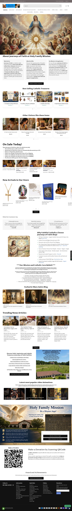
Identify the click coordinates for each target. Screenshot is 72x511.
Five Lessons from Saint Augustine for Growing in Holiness (12, 307)
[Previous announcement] (3, 1)
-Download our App (58, 259)
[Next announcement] (55, 1)
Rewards (59, 254)
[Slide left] (34, 209)
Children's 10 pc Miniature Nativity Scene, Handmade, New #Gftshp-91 (61, 196)
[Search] (60, 6)
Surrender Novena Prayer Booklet (44, 132)
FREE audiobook (18, 494)
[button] (30, 10)
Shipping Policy (45, 489)
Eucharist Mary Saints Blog (34, 489)
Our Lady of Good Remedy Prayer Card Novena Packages (35, 169)
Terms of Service (45, 487)
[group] (21, 170)
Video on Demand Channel (20, 490)
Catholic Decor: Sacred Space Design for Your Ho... (61, 328)
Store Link (44, 238)
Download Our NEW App (34, 486)
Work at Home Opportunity (47, 493)
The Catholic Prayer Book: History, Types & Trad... (27, 328)
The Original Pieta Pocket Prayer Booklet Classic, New (47, 202)
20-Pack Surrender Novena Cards (10, 132)
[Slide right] (38, 209)
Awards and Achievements (36, 478)
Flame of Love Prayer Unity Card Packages (27, 133)
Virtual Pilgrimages (19, 497)
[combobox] (42, 6)
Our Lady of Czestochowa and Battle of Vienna (57, 306)
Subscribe (58, 493)
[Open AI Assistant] (69, 508)
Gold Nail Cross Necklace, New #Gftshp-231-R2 (8, 204)
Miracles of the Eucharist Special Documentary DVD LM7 (61, 133)
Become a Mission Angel (55, 436)
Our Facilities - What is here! (21, 489)
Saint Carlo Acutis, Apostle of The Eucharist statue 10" (48, 169)
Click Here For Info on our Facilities (19, 374)
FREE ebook (18, 493)
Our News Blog (32, 487)
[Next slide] (69, 394)
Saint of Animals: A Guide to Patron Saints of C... (44, 328)
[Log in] (66, 6)
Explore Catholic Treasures (36, 83)
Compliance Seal (32, 498)
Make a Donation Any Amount (55, 439)
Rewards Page (32, 501)
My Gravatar (18, 498)
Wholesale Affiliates (46, 490)
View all (36, 175)
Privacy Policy (45, 486)
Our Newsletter (32, 490)
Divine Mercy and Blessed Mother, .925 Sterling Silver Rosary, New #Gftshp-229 (34, 198)
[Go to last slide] (3, 394)
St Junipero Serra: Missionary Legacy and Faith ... (10, 328)
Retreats (31, 494)
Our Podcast (32, 493)
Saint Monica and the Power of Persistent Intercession (34, 307)
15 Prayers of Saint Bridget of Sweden (9, 168)
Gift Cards (18, 487)
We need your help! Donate (20, 486)
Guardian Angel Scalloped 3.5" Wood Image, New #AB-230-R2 (22, 201)
